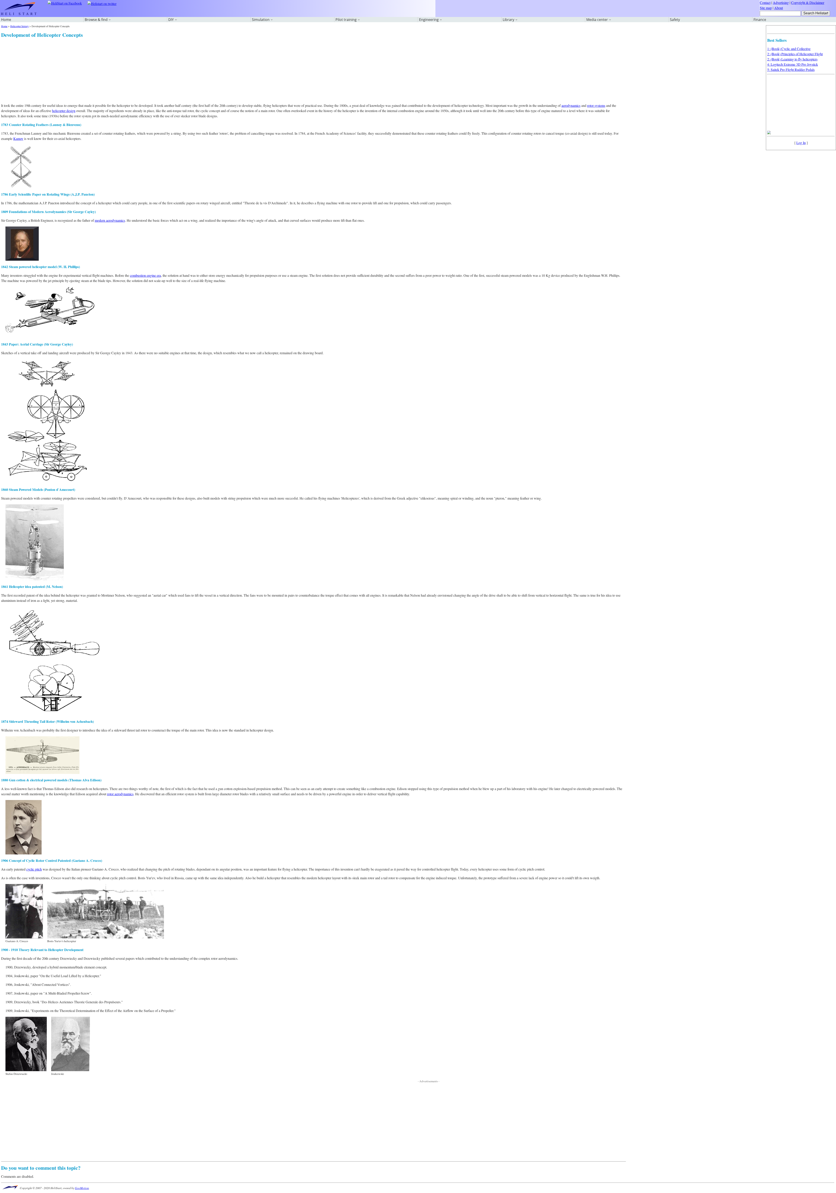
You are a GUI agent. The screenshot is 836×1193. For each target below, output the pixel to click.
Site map (766, 7)
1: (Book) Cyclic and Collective (789, 48)
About (778, 7)
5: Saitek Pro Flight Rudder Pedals (791, 69)
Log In (801, 142)
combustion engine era (145, 275)
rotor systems (596, 105)
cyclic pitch (34, 869)
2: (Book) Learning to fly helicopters (792, 59)
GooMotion (82, 1188)
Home (6, 19)
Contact (765, 2)
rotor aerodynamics (120, 794)
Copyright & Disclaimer (807, 2)
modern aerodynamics (110, 220)
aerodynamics (570, 105)
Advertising (781, 2)
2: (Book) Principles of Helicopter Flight (795, 54)
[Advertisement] (131, 69)
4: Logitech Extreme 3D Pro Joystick (792, 64)
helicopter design (63, 110)
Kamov (18, 138)
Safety (675, 19)
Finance (759, 19)
